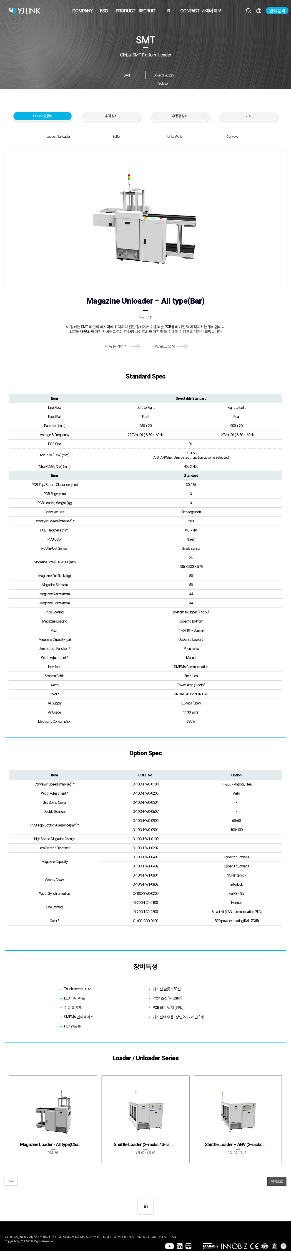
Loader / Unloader (58, 137)
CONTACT (189, 10)
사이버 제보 (211, 10)
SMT (126, 75)
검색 (11, 1181)
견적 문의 (277, 10)
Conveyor (232, 137)
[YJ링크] (24, 11)
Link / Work (174, 137)
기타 (248, 116)
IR (168, 10)
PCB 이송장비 (42, 116)
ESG (104, 10)
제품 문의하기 (122, 346)
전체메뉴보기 (258, 10)
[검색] (248, 10)
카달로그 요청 (169, 346)
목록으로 (277, 1181)
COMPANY (82, 10)
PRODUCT (125, 10)
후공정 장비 (180, 116)
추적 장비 (111, 116)
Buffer (116, 137)
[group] (53, 1119)
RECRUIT (147, 10)
